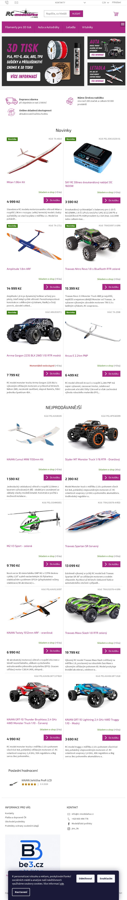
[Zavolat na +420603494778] (10, 2)
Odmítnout (85, 878)
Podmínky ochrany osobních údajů (22, 826)
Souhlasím (106, 878)
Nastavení (21, 892)
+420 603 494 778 (80, 819)
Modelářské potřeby (82, 823)
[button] (8, 61)
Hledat (76, 13)
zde (62, 883)
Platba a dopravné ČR (15, 817)
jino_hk (75, 828)
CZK (104, 2)
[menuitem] (18, 29)
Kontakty (60, 2)
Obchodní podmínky (15, 821)
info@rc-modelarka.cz (83, 814)
